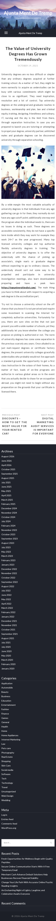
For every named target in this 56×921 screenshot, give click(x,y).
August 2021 (7, 638)
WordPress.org (8, 828)
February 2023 (8, 560)
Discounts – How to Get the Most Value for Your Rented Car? (14, 426)
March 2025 (7, 499)
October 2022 (8, 577)
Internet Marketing (10, 739)
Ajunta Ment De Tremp (30, 33)
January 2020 (7, 668)
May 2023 (6, 551)
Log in (4, 815)
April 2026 (6, 465)
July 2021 (6, 642)
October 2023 (8, 534)
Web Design (7, 795)
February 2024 (8, 525)
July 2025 (6, 482)
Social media (7, 770)
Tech (3, 778)
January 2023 (7, 564)
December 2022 (9, 569)
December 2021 (9, 621)
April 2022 (6, 603)
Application (6, 683)
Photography (7, 752)
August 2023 (7, 543)
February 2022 (8, 612)
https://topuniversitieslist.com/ (18, 287)
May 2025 (6, 491)
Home (4, 731)
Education (6, 700)
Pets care (6, 748)
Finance (5, 713)
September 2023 (9, 538)
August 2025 (7, 478)
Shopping (6, 761)
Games (4, 718)
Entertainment (8, 705)
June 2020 (6, 651)
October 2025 (8, 469)
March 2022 (7, 608)
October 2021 (8, 629)
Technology (7, 783)
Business (5, 696)
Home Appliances (9, 735)
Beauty (4, 692)
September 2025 (9, 473)
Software (5, 774)
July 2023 (6, 547)
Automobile (7, 687)
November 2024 (9, 512)
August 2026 (7, 456)
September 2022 (9, 582)
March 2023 (7, 556)
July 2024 (6, 521)
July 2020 (6, 647)
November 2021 (9, 625)
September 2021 (9, 634)
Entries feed (7, 819)
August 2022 (7, 586)
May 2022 (6, 599)
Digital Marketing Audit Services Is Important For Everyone (42, 426)
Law (3, 744)
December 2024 (9, 508)
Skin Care (6, 765)
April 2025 (6, 495)
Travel (4, 787)
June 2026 (6, 460)
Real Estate (7, 756)
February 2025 (8, 504)
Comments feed (9, 823)
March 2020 (7, 659)
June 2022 (6, 595)
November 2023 (9, 530)
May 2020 (6, 655)
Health (4, 726)
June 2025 (6, 486)
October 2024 (8, 517)
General (5, 722)
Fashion (5, 709)
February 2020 (8, 664)
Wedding (5, 800)
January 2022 (7, 616)
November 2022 (9, 573)
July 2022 (6, 590)
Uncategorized (8, 791)
